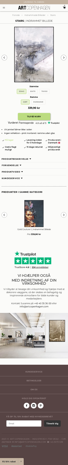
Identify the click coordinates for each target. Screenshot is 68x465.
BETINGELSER (34, 380)
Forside (16, 15)
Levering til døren (34, 2)
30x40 (21, 91)
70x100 (44, 91)
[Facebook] (26, 405)
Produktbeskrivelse (15, 159)
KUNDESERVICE (34, 372)
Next (3, 2)
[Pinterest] (40, 405)
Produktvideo (11, 172)
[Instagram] (34, 405)
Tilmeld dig (52, 423)
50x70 (32, 91)
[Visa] (5, 446)
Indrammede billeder (35, 15)
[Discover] (31, 446)
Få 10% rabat (9, 461)
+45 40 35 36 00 (42, 303)
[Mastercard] (16, 446)
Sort (25, 102)
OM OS (34, 389)
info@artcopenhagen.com (34, 306)
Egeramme (38, 102)
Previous (4, 57)
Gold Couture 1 (34, 229)
